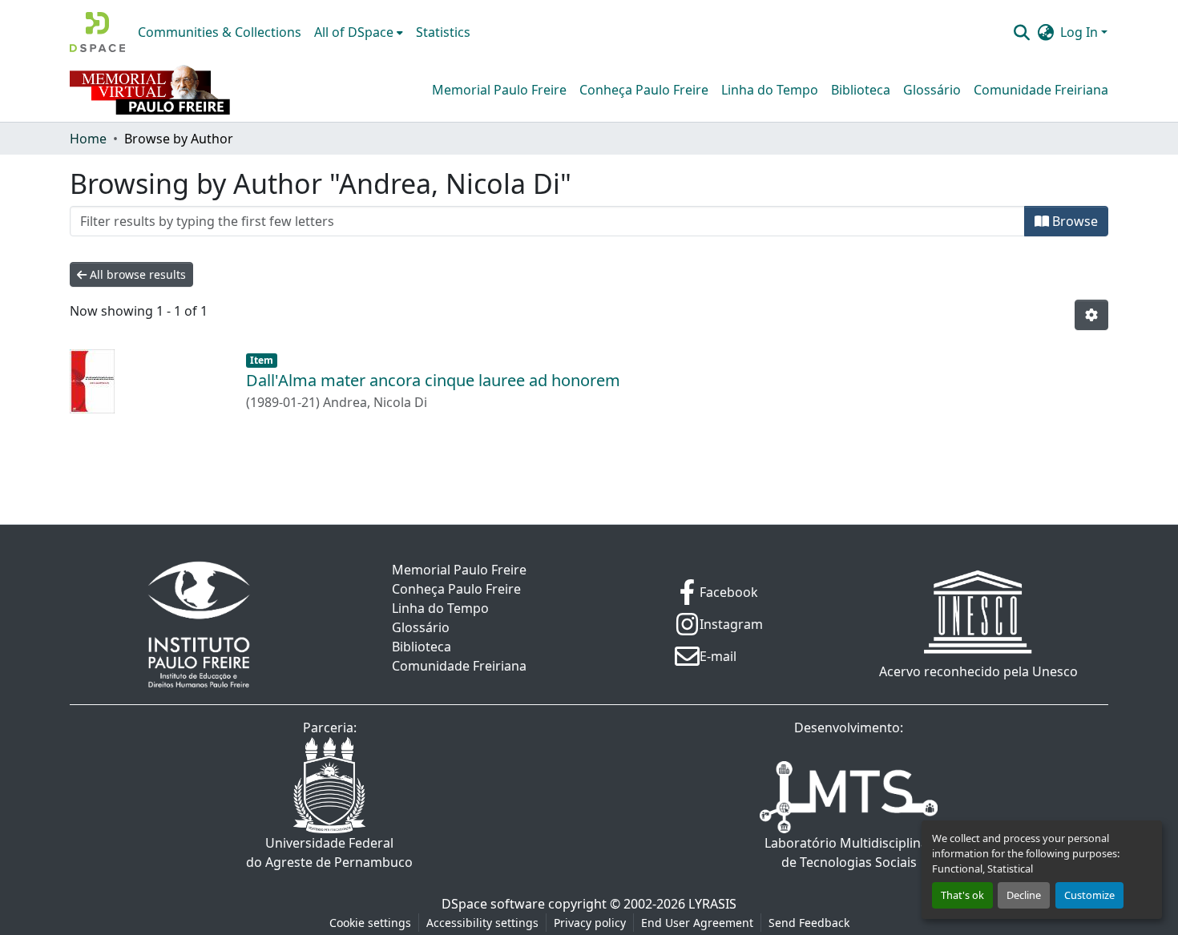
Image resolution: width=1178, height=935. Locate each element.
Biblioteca (860, 90)
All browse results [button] (136, 274)
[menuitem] (358, 32)
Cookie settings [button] (370, 922)
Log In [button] (1080, 32)
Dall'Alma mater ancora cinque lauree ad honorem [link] (433, 380)
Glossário (932, 90)
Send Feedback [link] (809, 922)
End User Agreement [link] (697, 922)
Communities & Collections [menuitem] (219, 32)
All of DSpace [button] (353, 32)
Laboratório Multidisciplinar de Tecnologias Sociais (849, 852)
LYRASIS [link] (712, 904)
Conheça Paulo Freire (643, 90)
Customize (1089, 895)
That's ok (962, 895)
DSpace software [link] (493, 904)
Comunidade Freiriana (1041, 90)
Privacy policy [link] (590, 922)
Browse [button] (1073, 221)
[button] (97, 32)
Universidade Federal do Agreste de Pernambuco (329, 852)
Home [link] (88, 138)
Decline (1024, 895)
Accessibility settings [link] (482, 922)
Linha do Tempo (769, 90)
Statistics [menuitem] (443, 32)
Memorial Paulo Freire (499, 90)
